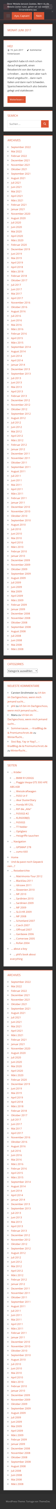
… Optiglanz (20, 831)
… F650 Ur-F (20, 795)
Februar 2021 (19, 204)
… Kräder (16, 772)
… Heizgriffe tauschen (26, 835)
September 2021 (21, 173)
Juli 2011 (16, 476)
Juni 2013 (16, 382)
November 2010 (20, 511)
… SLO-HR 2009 (23, 911)
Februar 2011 (19, 498)
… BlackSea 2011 (23, 880)
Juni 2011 (16, 480)
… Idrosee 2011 (23, 885)
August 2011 (18, 471)
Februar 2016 (19, 333)
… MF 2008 (20, 916)
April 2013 (17, 391)
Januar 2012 (18, 449)
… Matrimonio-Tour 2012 (28, 876)
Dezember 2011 (20, 453)
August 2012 (18, 418)
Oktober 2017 (19, 280)
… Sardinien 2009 (24, 903)
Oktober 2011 (19, 462)
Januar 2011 (18, 502)
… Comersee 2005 (24, 938)
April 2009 (17, 595)
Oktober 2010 (19, 516)
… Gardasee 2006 (24, 934)
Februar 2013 (19, 396)
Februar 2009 (19, 604)
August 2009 (18, 578)
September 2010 (21, 520)
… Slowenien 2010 (24, 889)
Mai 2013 (16, 387)
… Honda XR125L (23, 804)
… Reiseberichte (20, 870)
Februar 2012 (19, 444)
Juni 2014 (16, 356)
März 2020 (17, 240)
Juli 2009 (16, 582)
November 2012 (20, 404)
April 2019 (17, 262)
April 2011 (17, 489)
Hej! (10, 46)
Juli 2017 (16, 284)
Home (14, 857)
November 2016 (20, 302)
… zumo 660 (21, 851)
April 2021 (17, 196)
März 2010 (17, 547)
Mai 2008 (16, 644)
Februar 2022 (19, 156)
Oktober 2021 (19, 169)
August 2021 (18, 178)
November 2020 (20, 213)
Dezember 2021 (20, 160)
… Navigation (18, 841)
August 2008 (18, 631)
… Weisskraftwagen (25, 791)
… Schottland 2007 (24, 920)
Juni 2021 (16, 187)
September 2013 (21, 373)
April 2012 (17, 435)
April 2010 (17, 542)
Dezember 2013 (20, 369)
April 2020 (17, 236)
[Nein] (52, 11)
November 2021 (20, 165)
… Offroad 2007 (23, 929)
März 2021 (17, 200)
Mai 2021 (16, 191)
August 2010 (18, 524)
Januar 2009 (18, 609)
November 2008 (20, 618)
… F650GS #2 (21, 813)
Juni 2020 (16, 227)
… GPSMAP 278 (22, 847)
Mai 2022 (16, 151)
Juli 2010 (16, 529)
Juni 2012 (16, 427)
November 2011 (20, 458)
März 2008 (17, 649)
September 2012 (21, 413)
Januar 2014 (18, 364)
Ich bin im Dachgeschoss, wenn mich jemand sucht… (26, 697)
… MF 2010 (20, 894)
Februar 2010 (19, 551)
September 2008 (21, 627)
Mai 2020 (16, 231)
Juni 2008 (16, 640)
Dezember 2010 (20, 507)
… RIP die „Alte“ (22, 809)
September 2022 (21, 147)
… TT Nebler (20, 827)
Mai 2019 (16, 258)
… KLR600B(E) (22, 818)
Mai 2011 (16, 484)
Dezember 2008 (20, 613)
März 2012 (17, 440)
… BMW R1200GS (24, 778)
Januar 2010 (18, 556)
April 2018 (17, 267)
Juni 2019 (16, 253)
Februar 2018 (19, 276)
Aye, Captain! (22, 15)
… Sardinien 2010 (24, 898)
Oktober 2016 (19, 307)
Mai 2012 (16, 431)
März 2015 (17, 342)
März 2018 (17, 271)
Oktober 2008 (19, 622)
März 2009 (17, 600)
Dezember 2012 (20, 400)
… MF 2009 (20, 907)
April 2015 (17, 338)
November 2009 (20, 564)
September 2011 (21, 467)
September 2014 (21, 347)
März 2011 (17, 493)
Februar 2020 (19, 244)
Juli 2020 (16, 222)
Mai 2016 (16, 325)
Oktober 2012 (19, 409)
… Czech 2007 (22, 925)
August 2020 (18, 218)
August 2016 (18, 311)
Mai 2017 (16, 293)
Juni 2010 (16, 533)
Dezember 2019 (20, 249)
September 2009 (21, 573)
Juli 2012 (16, 422)
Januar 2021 (18, 209)
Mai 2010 (16, 538)
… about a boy (19, 948)
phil (13, 706)
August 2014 (18, 351)
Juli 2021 (16, 182)
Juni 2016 (16, 320)
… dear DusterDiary (25, 800)
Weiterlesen (16, 99)
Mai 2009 (16, 591)
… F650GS (19, 822)
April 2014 (17, 360)
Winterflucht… (15, 737)
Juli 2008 (16, 635)
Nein (39, 15)
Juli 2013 (16, 378)
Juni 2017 (16, 289)
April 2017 (17, 298)
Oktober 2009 (19, 569)
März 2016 (17, 329)
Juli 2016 (16, 316)
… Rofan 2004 (22, 943)
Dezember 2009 (20, 560)
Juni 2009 (16, 587)
